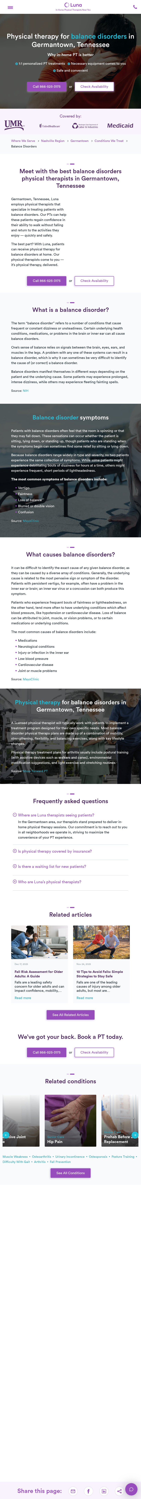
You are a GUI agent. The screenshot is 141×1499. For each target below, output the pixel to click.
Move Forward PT (35, 771)
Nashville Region (52, 140)
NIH (25, 390)
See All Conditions (70, 1173)
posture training (123, 1156)
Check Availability (94, 86)
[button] (10, 7)
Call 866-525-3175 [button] (47, 86)
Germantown (79, 140)
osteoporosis (98, 1156)
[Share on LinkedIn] (104, 1491)
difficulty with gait (17, 1161)
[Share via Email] (73, 1491)
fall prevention (60, 1161)
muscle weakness (16, 1156)
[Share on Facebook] (88, 1491)
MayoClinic (31, 520)
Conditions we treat (109, 140)
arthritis (40, 1161)
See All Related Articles (70, 1015)
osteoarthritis (42, 1156)
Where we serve (23, 140)
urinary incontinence (70, 1156)
